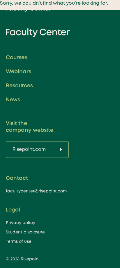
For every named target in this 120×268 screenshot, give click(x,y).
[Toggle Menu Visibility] (109, 8)
